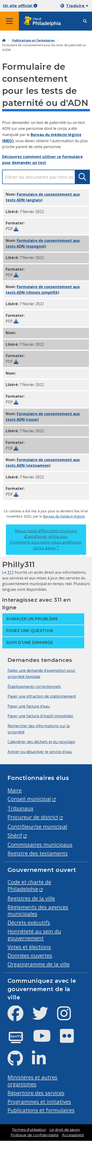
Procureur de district (33, 817)
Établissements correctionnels (34, 686)
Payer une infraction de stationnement (42, 696)
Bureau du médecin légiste (64, 516)
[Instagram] (68, 1017)
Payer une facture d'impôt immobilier (40, 716)
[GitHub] (19, 1062)
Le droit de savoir (65, 1130)
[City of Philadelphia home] (44, 21)
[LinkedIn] (42, 1062)
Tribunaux (20, 808)
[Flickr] (70, 1039)
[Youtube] (46, 1039)
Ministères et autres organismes (32, 1081)
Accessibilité (73, 1135)
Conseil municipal (29, 798)
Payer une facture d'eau (29, 706)
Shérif (15, 835)
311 (10, 572)
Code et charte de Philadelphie (29, 885)
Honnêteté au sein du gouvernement (34, 935)
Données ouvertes (30, 955)
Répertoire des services (36, 1093)
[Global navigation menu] (9, 21)
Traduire (76, 6)
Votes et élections (29, 947)
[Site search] (85, 21)
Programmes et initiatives (39, 1101)
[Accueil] (3, 40)
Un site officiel (18, 6)
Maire (15, 790)
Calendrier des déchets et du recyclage (41, 741)
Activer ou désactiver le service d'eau (40, 751)
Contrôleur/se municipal (37, 826)
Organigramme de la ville (39, 964)
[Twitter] (44, 1017)
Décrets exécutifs (29, 922)
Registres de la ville (31, 898)
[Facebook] (19, 1017)
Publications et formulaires (33, 40)
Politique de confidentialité (35, 1135)
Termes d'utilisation (29, 1130)
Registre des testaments (38, 853)
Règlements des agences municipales (38, 910)
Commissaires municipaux (40, 844)
